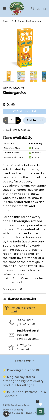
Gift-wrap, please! (18, 130)
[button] (24, 111)
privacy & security (13, 410)
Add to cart (34, 120)
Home (5, 21)
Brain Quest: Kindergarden (26, 21)
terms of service (35, 413)
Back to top (23, 360)
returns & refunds (13, 413)
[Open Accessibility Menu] (6, 414)
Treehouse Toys (20, 404)
